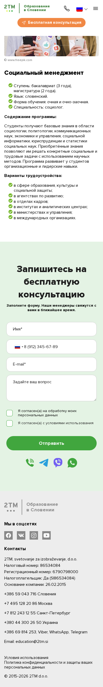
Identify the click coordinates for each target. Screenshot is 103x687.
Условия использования (26, 657)
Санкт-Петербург (37, 613)
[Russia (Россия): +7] (19, 347)
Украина (31, 622)
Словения (30, 594)
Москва (28, 603)
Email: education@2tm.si (26, 641)
